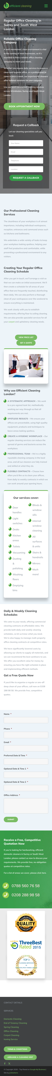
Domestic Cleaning (12, 1019)
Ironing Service (11, 1039)
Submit (10, 819)
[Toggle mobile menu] (46, 6)
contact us (23, 858)
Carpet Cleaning (11, 1035)
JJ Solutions (13, 1073)
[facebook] (5, 1064)
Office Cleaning (11, 1031)
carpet (11, 321)
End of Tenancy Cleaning (15, 1023)
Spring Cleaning (11, 1027)
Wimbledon (15, 91)
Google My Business (37, 1069)
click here (41, 873)
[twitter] (9, 1064)
